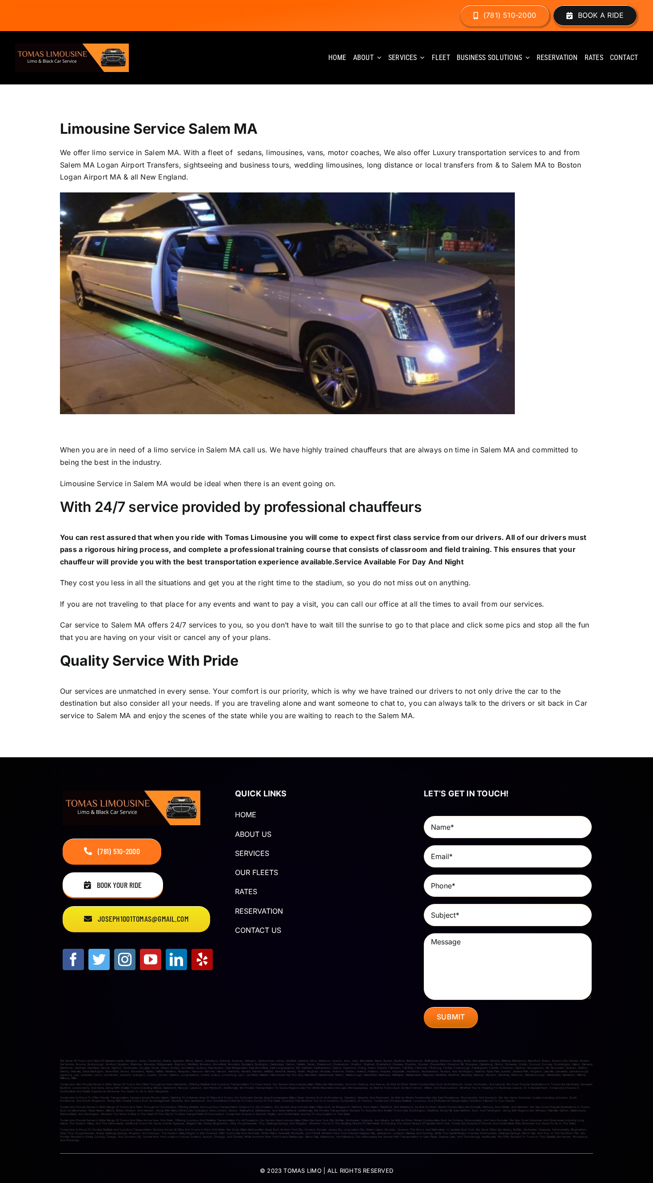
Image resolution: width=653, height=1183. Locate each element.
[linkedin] (176, 959)
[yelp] (202, 959)
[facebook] (73, 959)
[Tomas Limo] (72, 47)
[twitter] (99, 959)
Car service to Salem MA (103, 624)
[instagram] (124, 959)
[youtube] (150, 959)
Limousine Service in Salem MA (114, 483)
